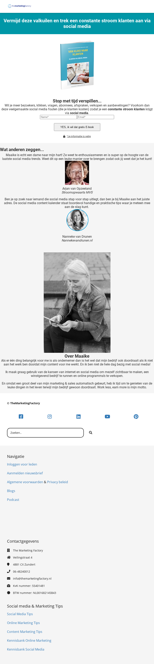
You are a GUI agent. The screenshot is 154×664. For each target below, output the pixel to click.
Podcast (13, 499)
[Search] (90, 433)
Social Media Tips (20, 614)
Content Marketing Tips (24, 631)
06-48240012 (21, 571)
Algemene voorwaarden (25, 482)
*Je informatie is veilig (79, 136)
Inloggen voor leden (22, 464)
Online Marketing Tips (23, 623)
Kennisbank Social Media (25, 649)
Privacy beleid (57, 482)
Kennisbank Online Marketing (29, 640)
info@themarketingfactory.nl (32, 578)
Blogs (11, 491)
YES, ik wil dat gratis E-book (77, 127)
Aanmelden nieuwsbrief (25, 473)
